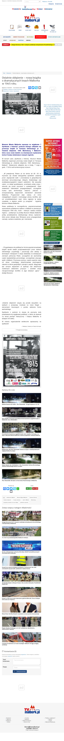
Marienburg (33, 500)
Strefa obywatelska (54, 37)
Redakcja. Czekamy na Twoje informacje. (12, 89)
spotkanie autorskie (24, 502)
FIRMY (20, 30)
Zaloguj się (51, 4)
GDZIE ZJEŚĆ (28, 30)
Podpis (5, 667)
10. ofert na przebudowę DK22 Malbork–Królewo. (25, 44)
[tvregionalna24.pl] (16, 8)
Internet (8, 722)
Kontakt (50, 1)
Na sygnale (30, 37)
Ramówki (21, 40)
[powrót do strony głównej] (32, 17)
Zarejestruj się (58, 4)
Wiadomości (6, 91)
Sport (5, 40)
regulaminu (23, 654)
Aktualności (7, 37)
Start (4, 73)
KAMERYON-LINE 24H (53, 31)
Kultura (11, 91)
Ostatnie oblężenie (7, 500)
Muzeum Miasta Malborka (22, 497)
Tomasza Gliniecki (33, 497)
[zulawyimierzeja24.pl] (28, 8)
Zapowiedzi (16, 91)
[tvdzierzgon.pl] (48, 8)
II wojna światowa (16, 500)
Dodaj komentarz (21, 671)
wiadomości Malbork (10, 497)
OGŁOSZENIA (12, 30)
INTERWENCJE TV (44, 31)
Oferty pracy (53, 118)
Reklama (44, 1)
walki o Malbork (26, 500)
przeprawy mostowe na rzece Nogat (11, 502)
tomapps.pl (36, 730)
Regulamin (26, 719)
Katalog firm (8, 720)
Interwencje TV (40, 37)
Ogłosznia (8, 719)
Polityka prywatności (26, 720)
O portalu (26, 718)
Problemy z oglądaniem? (49, 718)
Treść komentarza (6, 660)
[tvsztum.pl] (39, 8)
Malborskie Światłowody (49, 722)
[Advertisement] (32, 58)
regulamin (10, 656)
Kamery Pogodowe (18, 37)
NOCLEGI (36, 30)
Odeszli (28, 40)
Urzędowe (13, 40)
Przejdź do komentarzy (22, 330)
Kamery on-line (26, 722)
